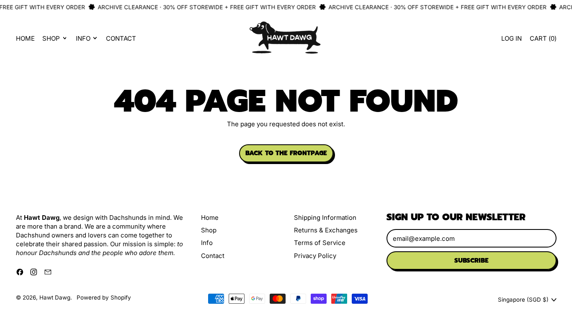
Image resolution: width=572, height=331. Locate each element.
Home (25, 38)
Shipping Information (325, 218)
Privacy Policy (315, 256)
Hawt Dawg (54, 297)
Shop (208, 230)
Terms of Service (319, 243)
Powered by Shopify (104, 297)
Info (207, 243)
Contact (121, 38)
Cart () (542, 40)
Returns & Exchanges (326, 230)
